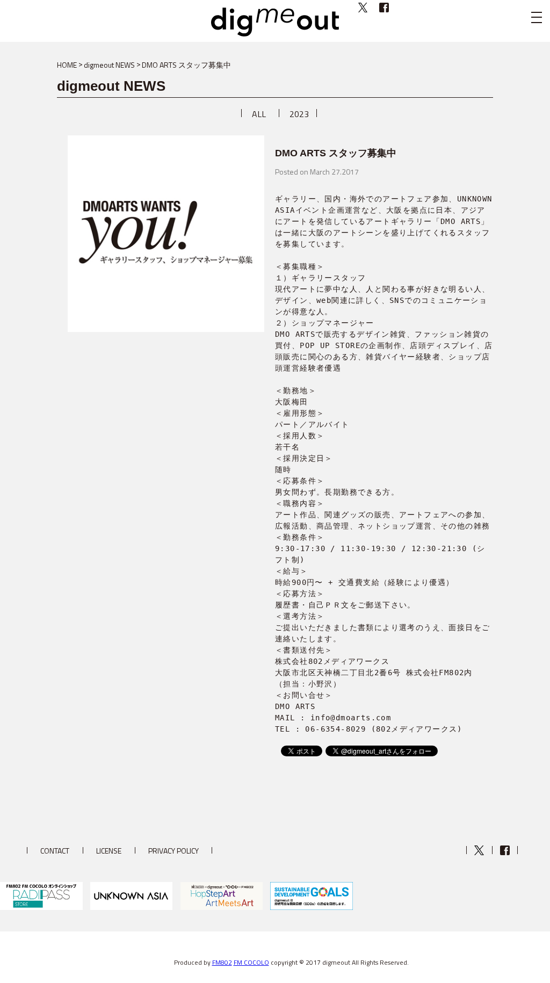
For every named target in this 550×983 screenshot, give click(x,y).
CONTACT (54, 850)
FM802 (222, 962)
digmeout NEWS (109, 64)
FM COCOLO (251, 962)
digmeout (275, 22)
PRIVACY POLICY (173, 850)
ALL (259, 113)
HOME (67, 64)
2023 (299, 113)
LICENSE (108, 850)
